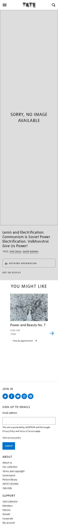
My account (8, 522)
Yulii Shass (15, 251)
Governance (8, 475)
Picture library (9, 479)
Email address (9, 413)
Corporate (7, 518)
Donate (6, 514)
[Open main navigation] (11, 5)
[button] (53, 5)
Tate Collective (9, 501)
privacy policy (14, 437)
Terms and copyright (13, 471)
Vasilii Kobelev (31, 251)
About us (7, 462)
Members (7, 505)
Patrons (6, 510)
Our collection (9, 466)
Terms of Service (27, 431)
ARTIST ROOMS (10, 483)
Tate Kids (7, 488)
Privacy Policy (8, 431)
